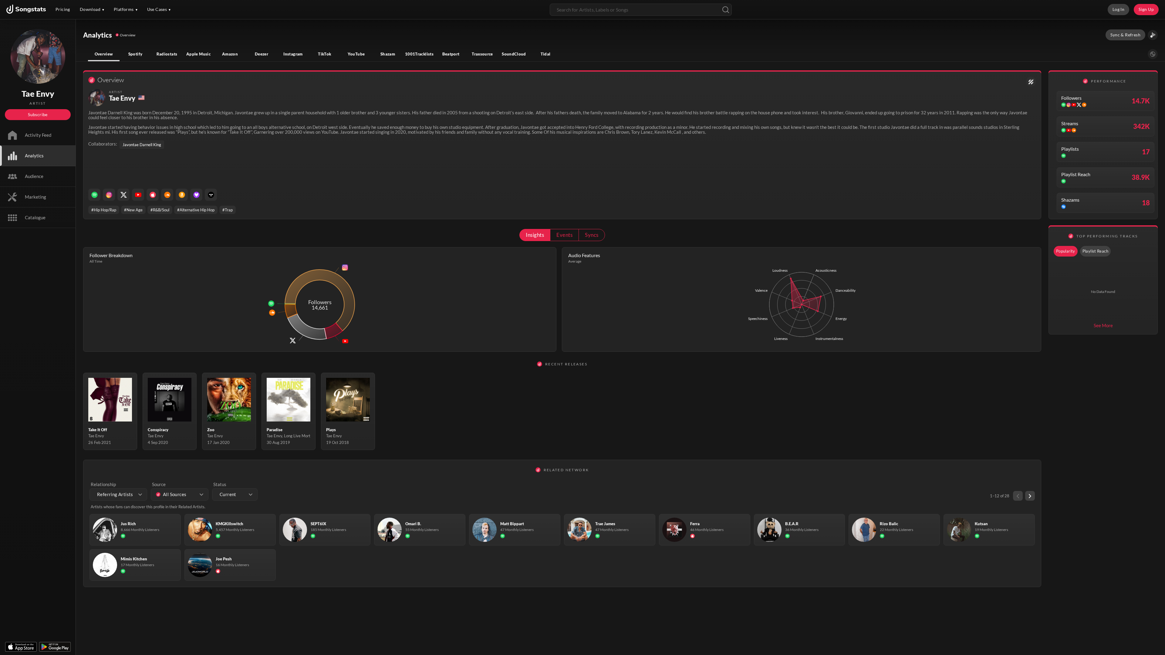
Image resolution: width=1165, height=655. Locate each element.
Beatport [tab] (451, 54)
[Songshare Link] (1153, 35)
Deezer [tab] (261, 54)
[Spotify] (94, 195)
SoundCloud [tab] (514, 54)
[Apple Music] (153, 195)
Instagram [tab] (292, 54)
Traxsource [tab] (482, 54)
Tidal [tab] (546, 54)
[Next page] (1030, 496)
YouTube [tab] (356, 54)
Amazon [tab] (230, 54)
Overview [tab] (104, 54)
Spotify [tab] (135, 54)
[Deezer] (196, 195)
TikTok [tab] (324, 54)
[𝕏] (123, 195)
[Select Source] (1153, 54)
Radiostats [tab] (167, 54)
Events (564, 235)
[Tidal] (211, 195)
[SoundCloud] (167, 195)
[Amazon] (182, 195)
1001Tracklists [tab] (419, 54)
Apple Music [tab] (198, 54)
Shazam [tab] (387, 54)
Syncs (591, 235)
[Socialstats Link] (1031, 82)
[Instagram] (109, 195)
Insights (535, 235)
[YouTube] (138, 195)
